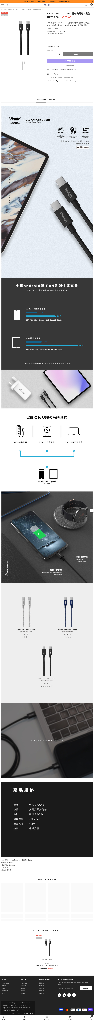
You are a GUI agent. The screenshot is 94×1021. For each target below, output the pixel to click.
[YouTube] (74, 995)
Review (52, 100)
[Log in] (86, 5)
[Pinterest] (69, 995)
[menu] (2, 5)
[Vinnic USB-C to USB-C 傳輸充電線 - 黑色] (47, 945)
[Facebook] (59, 995)
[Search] (8, 5)
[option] (22, 33)
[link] (12, 917)
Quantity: (50, 50)
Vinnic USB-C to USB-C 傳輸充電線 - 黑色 (47, 965)
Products (11, 10)
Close (92, 1)
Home (3, 10)
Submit (86, 988)
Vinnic (56, 29)
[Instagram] (64, 995)
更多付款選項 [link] (69, 66)
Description (41, 100)
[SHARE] (60, 54)
